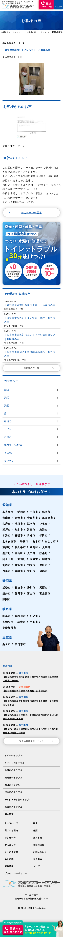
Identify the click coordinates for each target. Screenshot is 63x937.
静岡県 (7, 580)
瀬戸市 (7, 529)
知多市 (19, 529)
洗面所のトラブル (14, 792)
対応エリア (10, 845)
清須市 (19, 523)
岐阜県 (7, 609)
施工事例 (37, 837)
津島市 (31, 529)
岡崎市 (46, 559)
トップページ (11, 823)
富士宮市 (44, 593)
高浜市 (19, 565)
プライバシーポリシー (16, 873)
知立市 (31, 565)
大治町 (46, 547)
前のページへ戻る (31, 212)
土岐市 (34, 621)
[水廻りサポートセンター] (18, 6)
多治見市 (8, 621)
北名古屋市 (9, 541)
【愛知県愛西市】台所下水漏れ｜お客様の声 (25, 691)
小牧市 (43, 523)
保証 (35, 830)
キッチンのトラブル (15, 763)
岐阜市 (7, 615)
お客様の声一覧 (31, 368)
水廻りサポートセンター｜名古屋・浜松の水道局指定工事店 (18, 2)
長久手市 (20, 547)
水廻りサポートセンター (11, 32)
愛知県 (7, 505)
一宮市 (34, 511)
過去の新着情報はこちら (31, 741)
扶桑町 (43, 553)
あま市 (37, 541)
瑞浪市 (21, 621)
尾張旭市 (47, 517)
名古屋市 (8, 511)
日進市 (31, 535)
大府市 (7, 523)
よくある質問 (11, 852)
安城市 (34, 559)
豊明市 (19, 535)
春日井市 (32, 517)
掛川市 (31, 587)
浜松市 (7, 587)
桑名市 (7, 644)
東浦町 (21, 559)
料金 (35, 823)
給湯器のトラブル (14, 777)
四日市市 (20, 644)
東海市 (43, 529)
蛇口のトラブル (12, 785)
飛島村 (34, 547)
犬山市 (7, 517)
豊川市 (31, 571)
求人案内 (37, 859)
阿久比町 (8, 559)
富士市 (31, 593)
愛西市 (21, 511)
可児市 (34, 615)
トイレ (22, 43)
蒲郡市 (43, 571)
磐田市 (19, 593)
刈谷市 (7, 565)
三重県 (7, 637)
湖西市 (43, 587)
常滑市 (7, 535)
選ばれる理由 (11, 830)
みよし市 (50, 541)
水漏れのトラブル (14, 807)
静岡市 (7, 599)
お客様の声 (10, 837)
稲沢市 (46, 511)
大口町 (31, 553)
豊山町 (19, 553)
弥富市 (24, 541)
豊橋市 (19, 571)
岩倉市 (19, 517)
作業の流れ (38, 845)
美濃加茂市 (9, 627)
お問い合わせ (40, 852)
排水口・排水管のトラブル (18, 799)
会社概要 (9, 859)
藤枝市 (19, 587)
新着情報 (9, 866)
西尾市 (7, 571)
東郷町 (7, 547)
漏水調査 (9, 814)
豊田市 (43, 565)
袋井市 (7, 593)
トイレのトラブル (14, 755)
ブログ (36, 866)
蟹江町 (7, 553)
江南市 (31, 523)
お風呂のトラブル (14, 770)
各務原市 (20, 615)
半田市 (43, 535)
